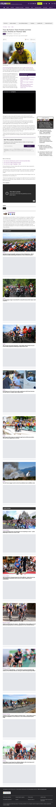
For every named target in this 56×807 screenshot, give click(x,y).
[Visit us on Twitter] (30, 3)
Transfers (32, 23)
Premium (27, 7)
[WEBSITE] (13, 214)
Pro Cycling (5, 26)
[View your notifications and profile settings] (49, 3)
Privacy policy (30, 797)
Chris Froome (5, 67)
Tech (32, 7)
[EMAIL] (14, 214)
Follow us (27, 39)
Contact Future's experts (20, 797)
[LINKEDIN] (11, 214)
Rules (9, 26)
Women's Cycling (19, 7)
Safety (12, 26)
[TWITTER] (9, 214)
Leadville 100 (39, 23)
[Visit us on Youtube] (33, 3)
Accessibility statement (7, 799)
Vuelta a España (13, 23)
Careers (17, 799)
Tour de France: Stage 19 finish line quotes (12, 162)
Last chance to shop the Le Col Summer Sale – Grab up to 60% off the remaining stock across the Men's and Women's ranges (45, 153)
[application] (19, 102)
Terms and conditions (7, 797)
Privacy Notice (6, 149)
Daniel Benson (10, 33)
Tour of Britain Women (23, 23)
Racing (12, 7)
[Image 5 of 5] (33, 53)
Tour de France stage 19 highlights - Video (12, 164)
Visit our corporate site (42, 789)
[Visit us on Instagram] (32, 3)
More (50, 7)
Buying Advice (38, 7)
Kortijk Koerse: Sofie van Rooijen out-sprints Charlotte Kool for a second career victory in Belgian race (46, 147)
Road (4, 208)
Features (45, 7)
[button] (53, 3)
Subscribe (39, 3)
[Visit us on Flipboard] (35, 3)
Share (5, 39)
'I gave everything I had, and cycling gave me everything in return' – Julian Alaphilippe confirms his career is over (45, 132)
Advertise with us (31, 799)
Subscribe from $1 (48, 23)
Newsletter (33, 39)
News (7, 7)
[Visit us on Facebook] (28, 3)
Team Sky (11, 67)
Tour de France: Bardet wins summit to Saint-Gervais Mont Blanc (17, 160)
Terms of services (17, 149)
